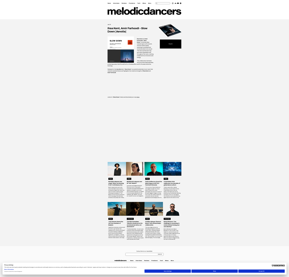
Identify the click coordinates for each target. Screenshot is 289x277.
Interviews (130, 218)
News (110, 178)
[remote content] (131, 85)
